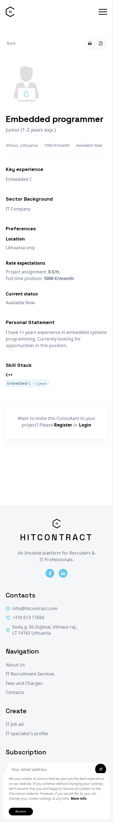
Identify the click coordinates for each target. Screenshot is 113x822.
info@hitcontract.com (35, 608)
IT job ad (15, 724)
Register (63, 425)
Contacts (15, 692)
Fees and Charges (24, 683)
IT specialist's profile (27, 734)
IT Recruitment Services (30, 674)
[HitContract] (10, 12)
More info (78, 798)
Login (85, 425)
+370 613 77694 (28, 618)
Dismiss (20, 811)
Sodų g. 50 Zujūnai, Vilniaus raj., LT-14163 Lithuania (45, 630)
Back (11, 43)
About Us (15, 665)
